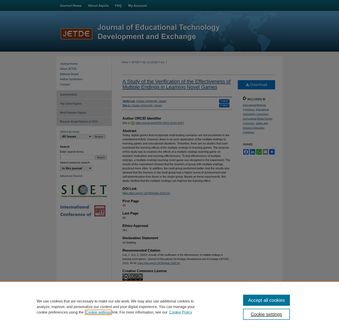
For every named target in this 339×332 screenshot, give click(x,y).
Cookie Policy (180, 312)
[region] (169, 306)
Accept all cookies (266, 300)
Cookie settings (98, 312)
